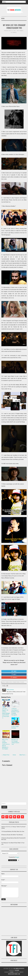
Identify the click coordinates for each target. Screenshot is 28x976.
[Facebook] (6, 816)
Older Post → (22, 755)
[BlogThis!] (4, 685)
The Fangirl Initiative (18, 968)
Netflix (10, 682)
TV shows (22, 682)
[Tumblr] (18, 816)
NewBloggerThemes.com (14, 974)
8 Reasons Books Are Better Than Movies (12, 834)
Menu (3, 18)
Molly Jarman (6, 682)
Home (14, 755)
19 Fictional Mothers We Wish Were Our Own (12, 831)
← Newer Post (5, 755)
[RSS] (22, 816)
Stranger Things (16, 682)
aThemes (12, 972)
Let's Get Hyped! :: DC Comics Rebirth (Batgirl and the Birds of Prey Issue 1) (6, 713)
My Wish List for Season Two (14, 26)
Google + (15, 677)
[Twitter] (3, 816)
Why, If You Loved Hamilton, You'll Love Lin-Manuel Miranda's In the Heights (6, 744)
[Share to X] (6, 685)
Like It (14, 674)
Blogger (17, 857)
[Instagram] (10, 816)
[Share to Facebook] (7, 685)
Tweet (14, 671)
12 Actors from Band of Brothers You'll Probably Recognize (15, 712)
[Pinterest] (14, 816)
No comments (14, 32)
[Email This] (3, 685)
